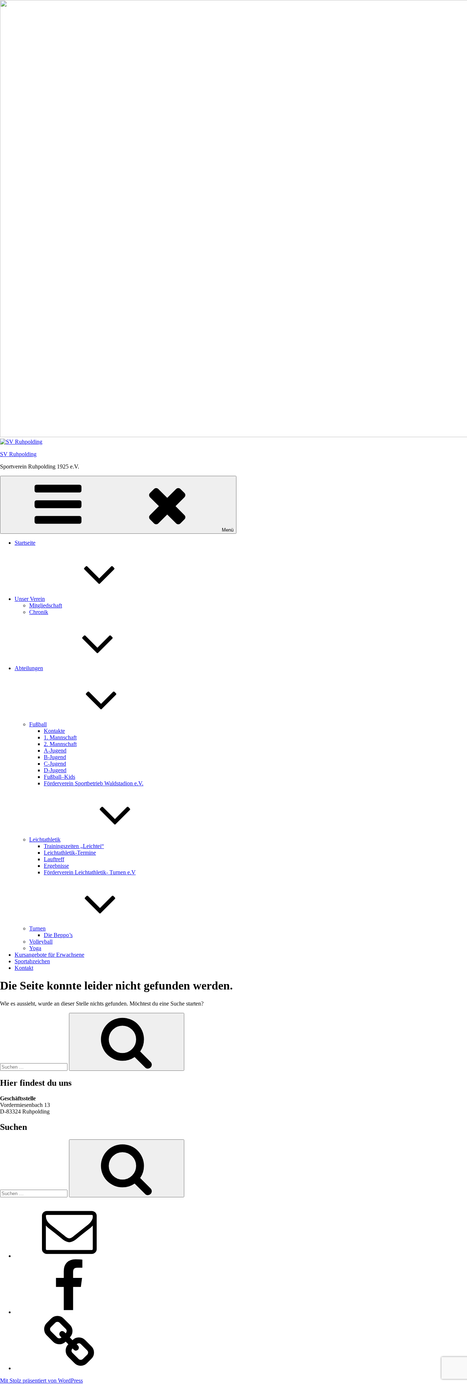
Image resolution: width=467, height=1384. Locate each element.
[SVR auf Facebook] (69, 1312)
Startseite (25, 543)
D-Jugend (55, 770)
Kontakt (24, 968)
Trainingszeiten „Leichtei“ (74, 846)
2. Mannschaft (60, 744)
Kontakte (54, 731)
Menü (228, 530)
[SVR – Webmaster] (69, 1256)
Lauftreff (54, 859)
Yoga (35, 948)
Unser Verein (30, 599)
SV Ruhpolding (18, 454)
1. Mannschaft (60, 737)
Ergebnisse (56, 866)
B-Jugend (55, 757)
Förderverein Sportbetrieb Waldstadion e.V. (93, 783)
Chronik (38, 612)
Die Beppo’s (58, 935)
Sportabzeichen (32, 961)
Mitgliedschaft (45, 605)
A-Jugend (55, 750)
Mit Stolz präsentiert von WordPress (41, 1380)
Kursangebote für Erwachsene (49, 955)
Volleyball (41, 941)
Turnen (37, 928)
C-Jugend (55, 764)
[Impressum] (69, 1368)
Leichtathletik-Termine (70, 853)
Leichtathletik (45, 839)
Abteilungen (29, 668)
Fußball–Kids (59, 777)
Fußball (38, 724)
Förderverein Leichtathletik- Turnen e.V (90, 872)
